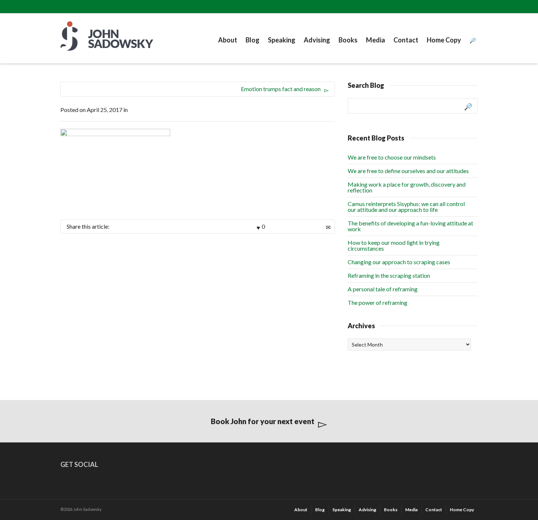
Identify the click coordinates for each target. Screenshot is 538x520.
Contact (405, 40)
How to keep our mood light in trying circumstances (394, 245)
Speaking (281, 40)
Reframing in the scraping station (389, 275)
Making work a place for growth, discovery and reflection (407, 187)
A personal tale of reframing (383, 288)
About (227, 40)
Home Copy (444, 40)
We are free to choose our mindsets (392, 157)
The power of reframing (377, 302)
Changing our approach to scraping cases (399, 261)
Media (375, 40)
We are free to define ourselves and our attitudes (408, 170)
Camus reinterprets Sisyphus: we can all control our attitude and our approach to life (406, 206)
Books (348, 40)
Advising (317, 40)
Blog (252, 40)
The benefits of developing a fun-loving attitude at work (410, 226)
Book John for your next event (262, 421)
